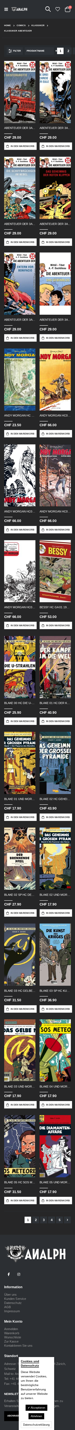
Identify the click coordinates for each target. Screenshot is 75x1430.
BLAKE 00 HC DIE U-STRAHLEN (19, 703)
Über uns (10, 1294)
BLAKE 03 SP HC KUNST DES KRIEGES (55, 990)
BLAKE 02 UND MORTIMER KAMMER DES (55, 894)
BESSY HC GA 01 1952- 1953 (55, 607)
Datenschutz (13, 1303)
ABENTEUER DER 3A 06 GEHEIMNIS (55, 224)
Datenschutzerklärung (36, 1424)
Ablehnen (36, 1416)
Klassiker (38, 25)
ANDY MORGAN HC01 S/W (19, 511)
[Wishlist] (57, 9)
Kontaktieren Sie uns (18, 1345)
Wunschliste (12, 1337)
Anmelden (11, 1329)
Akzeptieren (37, 1407)
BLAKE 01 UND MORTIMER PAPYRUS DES (19, 799)
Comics (21, 25)
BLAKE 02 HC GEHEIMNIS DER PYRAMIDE (55, 799)
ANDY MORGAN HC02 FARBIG (55, 511)
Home (7, 25)
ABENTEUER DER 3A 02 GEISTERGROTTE (19, 128)
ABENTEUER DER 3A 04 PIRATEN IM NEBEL (19, 224)
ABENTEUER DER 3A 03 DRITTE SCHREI (55, 128)
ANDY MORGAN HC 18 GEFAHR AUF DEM (19, 415)
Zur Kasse (11, 1341)
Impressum (12, 1311)
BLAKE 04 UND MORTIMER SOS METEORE (55, 1086)
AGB (7, 1307)
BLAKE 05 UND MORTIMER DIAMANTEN (55, 1182)
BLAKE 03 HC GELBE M (19, 990)
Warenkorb (11, 1333)
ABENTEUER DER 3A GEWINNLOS (55, 319)
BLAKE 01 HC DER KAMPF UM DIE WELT (55, 703)
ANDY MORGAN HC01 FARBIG (55, 415)
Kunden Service (15, 1298)
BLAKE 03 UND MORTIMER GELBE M (19, 1086)
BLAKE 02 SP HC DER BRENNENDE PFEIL (19, 894)
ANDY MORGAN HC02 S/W (19, 607)
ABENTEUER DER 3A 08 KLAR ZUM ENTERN (19, 319)
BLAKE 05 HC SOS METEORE (19, 1182)
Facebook (9, 1274)
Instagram (19, 1274)
